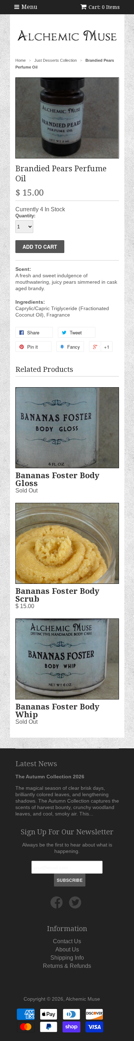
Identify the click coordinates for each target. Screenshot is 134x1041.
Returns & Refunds (67, 966)
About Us (67, 949)
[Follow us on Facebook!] (57, 905)
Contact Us (67, 941)
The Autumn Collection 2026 (49, 776)
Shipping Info (67, 958)
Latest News (36, 763)
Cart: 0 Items (104, 7)
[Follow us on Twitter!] (76, 905)
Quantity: (25, 215)
